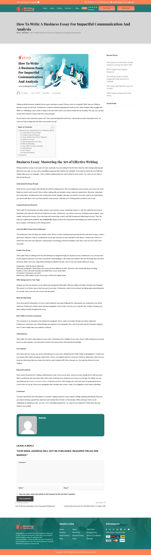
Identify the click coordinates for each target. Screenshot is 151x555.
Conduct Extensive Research (31, 135)
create (47, 403)
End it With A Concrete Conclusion (32, 146)
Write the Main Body (28, 144)
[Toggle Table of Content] (51, 127)
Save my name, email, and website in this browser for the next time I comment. (47, 494)
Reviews (62, 532)
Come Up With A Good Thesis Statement (34, 137)
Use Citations (26, 150)
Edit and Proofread (28, 152)
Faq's (74, 539)
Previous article (23, 502)
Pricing (59, 8)
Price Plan (76, 532)
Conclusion (22, 155)
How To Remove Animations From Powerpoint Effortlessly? (35, 506)
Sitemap (90, 539)
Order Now (126, 8)
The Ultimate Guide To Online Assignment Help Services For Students (118, 79)
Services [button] (68, 8)
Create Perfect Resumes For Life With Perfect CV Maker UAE (85, 506)
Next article (99, 502)
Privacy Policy (92, 532)
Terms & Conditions (94, 535)
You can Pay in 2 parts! (27, 2)
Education (25, 33)
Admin (42, 417)
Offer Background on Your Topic (31, 141)
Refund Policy (64, 535)
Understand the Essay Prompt (31, 132)
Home (45, 8)
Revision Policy (78, 535)
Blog (77, 8)
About (52, 8)
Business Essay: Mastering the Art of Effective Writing (36, 130)
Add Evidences (27, 148)
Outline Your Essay (28, 139)
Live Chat (106, 8)
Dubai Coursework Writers (38, 381)
